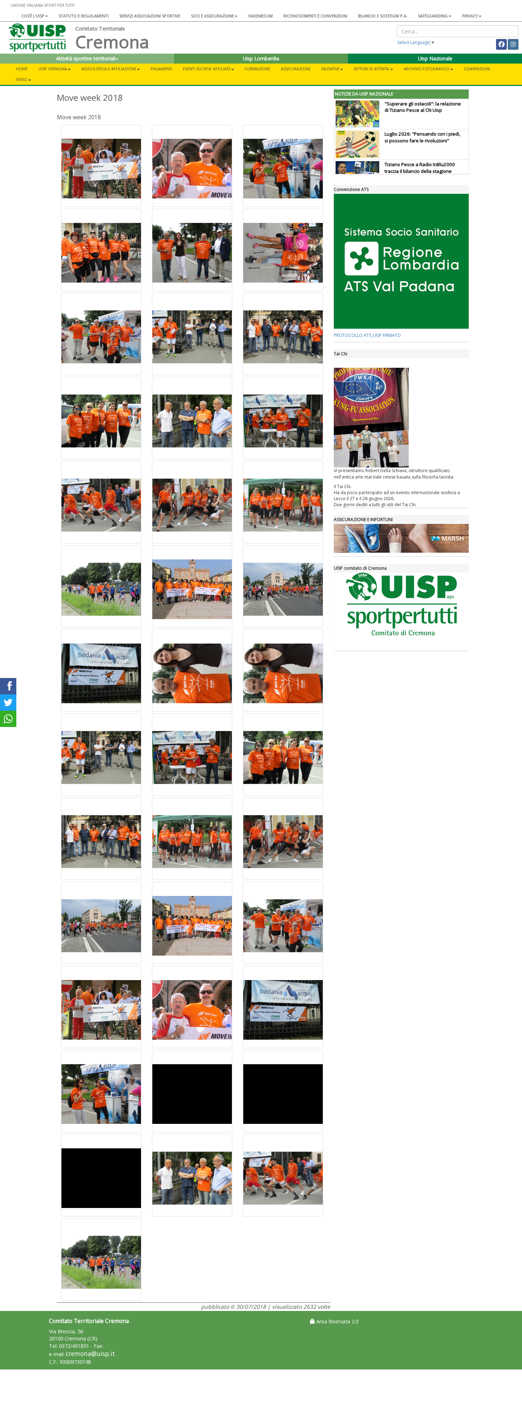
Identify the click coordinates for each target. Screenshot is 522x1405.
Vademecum (260, 15)
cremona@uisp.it (90, 1354)
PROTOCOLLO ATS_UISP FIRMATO (367, 335)
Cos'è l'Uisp (32, 15)
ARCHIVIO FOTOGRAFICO (427, 68)
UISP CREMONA (52, 68)
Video (21, 79)
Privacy (470, 15)
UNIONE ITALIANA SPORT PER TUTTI (43, 5)
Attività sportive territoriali (85, 58)
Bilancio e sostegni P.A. (382, 15)
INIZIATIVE (330, 68)
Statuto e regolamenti (84, 15)
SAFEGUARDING (433, 15)
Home (22, 68)
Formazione (257, 68)
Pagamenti (161, 68)
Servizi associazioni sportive (149, 15)
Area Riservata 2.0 (336, 1321)
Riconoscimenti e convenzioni (315, 15)
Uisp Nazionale (435, 58)
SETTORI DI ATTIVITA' (372, 68)
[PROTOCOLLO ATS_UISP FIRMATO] (401, 261)
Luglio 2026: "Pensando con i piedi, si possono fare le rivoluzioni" (422, 137)
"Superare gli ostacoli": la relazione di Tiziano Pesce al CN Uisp (423, 107)
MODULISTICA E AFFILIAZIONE (108, 68)
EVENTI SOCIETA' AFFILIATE (206, 68)
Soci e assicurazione (212, 15)
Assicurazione (296, 68)
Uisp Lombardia (261, 58)
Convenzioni (477, 68)
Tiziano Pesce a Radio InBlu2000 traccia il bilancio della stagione (420, 167)
